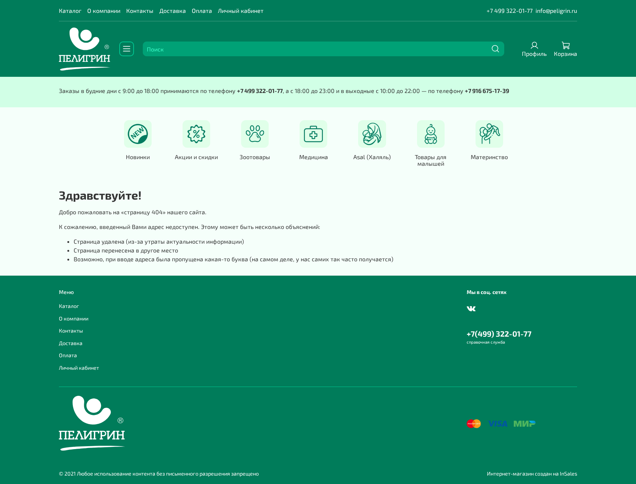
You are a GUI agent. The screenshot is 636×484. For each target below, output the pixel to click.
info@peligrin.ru (556, 10)
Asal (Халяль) (372, 156)
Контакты (139, 10)
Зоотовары (255, 156)
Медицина (313, 156)
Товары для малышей (430, 160)
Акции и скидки (196, 156)
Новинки (138, 156)
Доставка (172, 10)
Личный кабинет (241, 10)
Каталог (70, 10)
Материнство (489, 156)
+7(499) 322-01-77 (499, 333)
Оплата (202, 10)
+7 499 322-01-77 (510, 10)
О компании (103, 10)
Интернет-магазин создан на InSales (532, 473)
